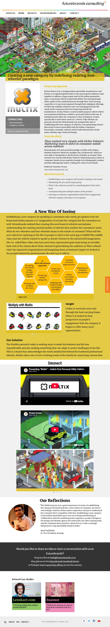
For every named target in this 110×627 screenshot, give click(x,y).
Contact (74, 13)
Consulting (15, 119)
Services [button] (10, 13)
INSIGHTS (32, 13)
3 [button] (60, 492)
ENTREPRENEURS (48, 13)
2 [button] (35, 334)
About (63, 13)
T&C (18, 622)
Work (21, 13)
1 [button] (32, 334)
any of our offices (55, 565)
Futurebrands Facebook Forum (64, 561)
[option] (55, 277)
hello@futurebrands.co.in (63, 557)
